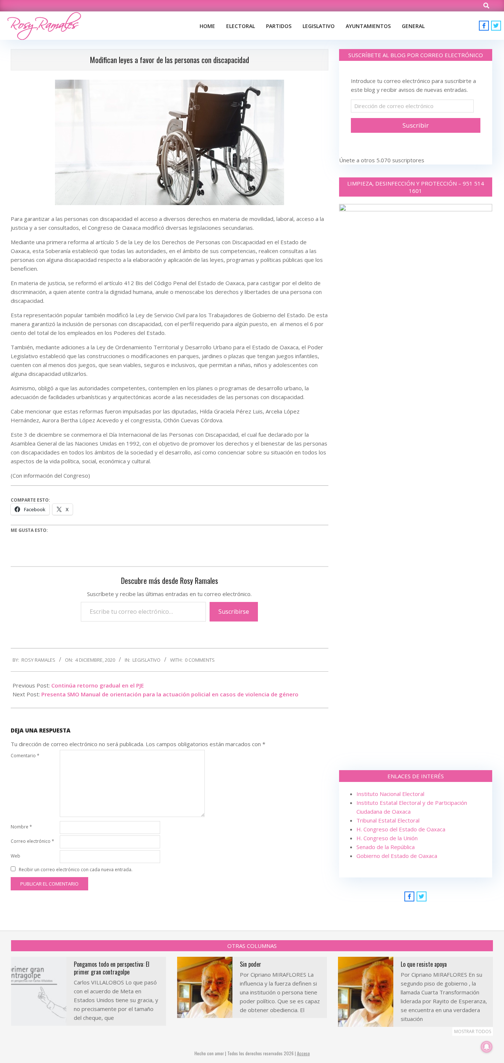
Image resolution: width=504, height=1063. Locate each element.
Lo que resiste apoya (424, 964)
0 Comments (200, 660)
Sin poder (250, 964)
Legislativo (146, 660)
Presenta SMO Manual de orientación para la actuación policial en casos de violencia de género (169, 694)
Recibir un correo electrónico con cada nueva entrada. (75, 869)
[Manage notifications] (487, 1047)
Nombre (21, 827)
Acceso (303, 1053)
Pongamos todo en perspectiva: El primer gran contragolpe (111, 968)
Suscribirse (233, 611)
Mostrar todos (472, 1031)
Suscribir (416, 125)
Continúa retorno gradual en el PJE (97, 685)
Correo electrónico (32, 841)
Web (15, 856)
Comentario (25, 755)
